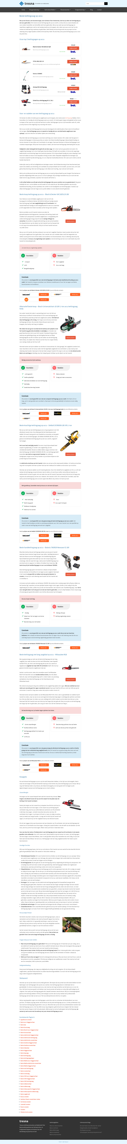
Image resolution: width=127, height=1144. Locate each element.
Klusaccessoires (64, 10)
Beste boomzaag (25, 1027)
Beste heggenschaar (26, 1050)
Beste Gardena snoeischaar (28, 1045)
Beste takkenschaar (26, 1084)
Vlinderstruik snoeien (26, 1112)
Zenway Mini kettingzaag (40, 87)
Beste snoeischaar (26, 1071)
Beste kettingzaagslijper (27, 1058)
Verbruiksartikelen (50, 10)
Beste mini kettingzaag (27, 1068)
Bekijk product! (73, 48)
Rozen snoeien (25, 1107)
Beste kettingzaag (26, 1055)
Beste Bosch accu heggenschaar (29, 1030)
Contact (99, 10)
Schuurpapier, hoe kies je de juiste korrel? (91, 1132)
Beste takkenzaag (25, 1086)
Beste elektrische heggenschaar (29, 1035)
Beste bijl (23, 1025)
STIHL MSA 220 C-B (38, 61)
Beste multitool (54, 1128)
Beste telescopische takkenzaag (29, 1091)
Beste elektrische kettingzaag (29, 1037)
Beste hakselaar (25, 1048)
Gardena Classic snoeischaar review (30, 1099)
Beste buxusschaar (26, 1032)
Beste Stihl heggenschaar (28, 1079)
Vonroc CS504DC (37, 73)
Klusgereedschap (34, 10)
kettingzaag (68, 118)
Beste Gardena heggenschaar (29, 1043)
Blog (91, 10)
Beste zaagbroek (25, 1094)
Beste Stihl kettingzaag (27, 1081)
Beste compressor (54, 1132)
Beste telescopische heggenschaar (30, 1089)
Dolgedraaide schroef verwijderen (89, 1128)
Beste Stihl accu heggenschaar (29, 1076)
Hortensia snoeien (26, 1102)
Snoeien (23, 1109)
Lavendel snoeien (25, 1104)
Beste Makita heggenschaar (28, 1066)
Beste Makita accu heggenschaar (30, 1061)
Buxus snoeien (25, 1096)
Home (23, 10)
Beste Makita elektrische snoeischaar (31, 1063)
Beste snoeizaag (25, 1073)
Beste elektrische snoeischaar (29, 1040)
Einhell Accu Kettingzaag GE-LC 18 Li (43, 100)
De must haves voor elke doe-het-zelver (90, 1126)
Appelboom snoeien (26, 1019)
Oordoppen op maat (85, 1130)
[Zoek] (106, 3)
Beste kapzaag (25, 1053)
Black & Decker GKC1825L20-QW (42, 47)
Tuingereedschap (80, 10)
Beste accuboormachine (56, 1126)
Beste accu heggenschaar (28, 1022)
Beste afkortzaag (54, 1130)
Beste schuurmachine (55, 1134)
